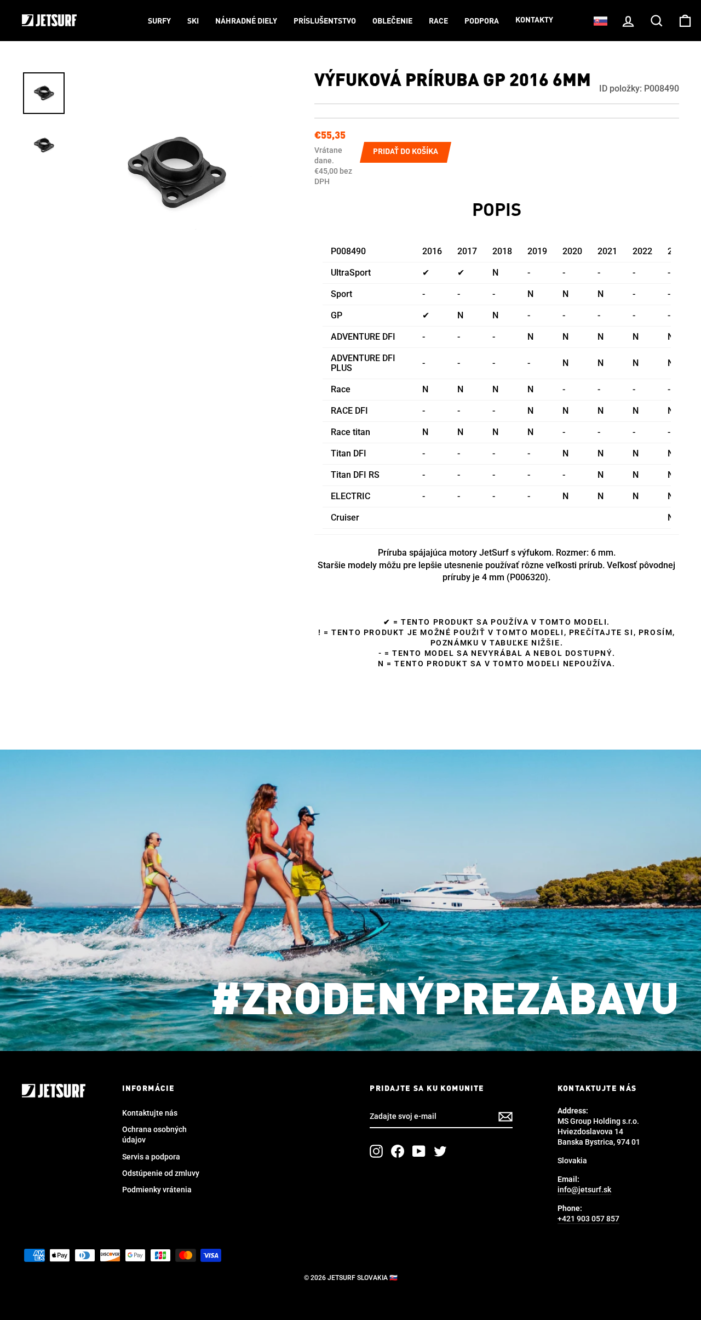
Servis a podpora (151, 1156)
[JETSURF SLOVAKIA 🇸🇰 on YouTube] (419, 1151)
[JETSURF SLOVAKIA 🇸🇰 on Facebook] (397, 1151)
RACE (438, 21)
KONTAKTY (534, 20)
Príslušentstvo (325, 21)
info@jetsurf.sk (584, 1189)
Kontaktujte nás (149, 1112)
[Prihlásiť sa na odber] (505, 1116)
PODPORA (481, 21)
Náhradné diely (246, 21)
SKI (193, 21)
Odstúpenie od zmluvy (160, 1173)
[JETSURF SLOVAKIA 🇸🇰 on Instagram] (376, 1151)
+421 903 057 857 (588, 1218)
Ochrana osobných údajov (154, 1134)
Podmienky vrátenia (157, 1189)
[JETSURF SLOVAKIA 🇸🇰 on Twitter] (440, 1151)
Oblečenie (392, 21)
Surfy (159, 21)
